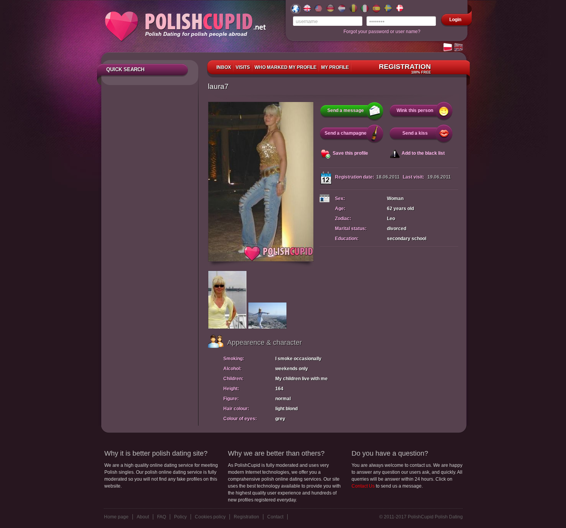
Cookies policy (210, 517)
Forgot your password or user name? (381, 31)
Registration (405, 68)
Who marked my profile (285, 67)
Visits (243, 67)
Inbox (223, 67)
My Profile (335, 67)
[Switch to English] (459, 47)
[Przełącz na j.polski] (448, 47)
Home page (116, 517)
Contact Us (363, 486)
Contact (275, 517)
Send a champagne (346, 133)
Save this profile (350, 153)
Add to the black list (423, 153)
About (143, 517)
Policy (180, 517)
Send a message (345, 110)
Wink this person (415, 110)
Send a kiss (415, 133)
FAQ (161, 517)
